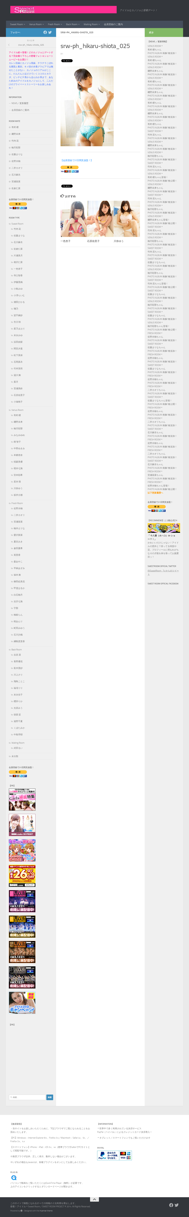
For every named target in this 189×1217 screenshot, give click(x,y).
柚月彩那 (16, 147)
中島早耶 (18, 734)
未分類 (15, 756)
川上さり (18, 674)
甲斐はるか (19, 588)
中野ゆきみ (19, 448)
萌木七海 (18, 468)
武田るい (18, 748)
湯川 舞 (17, 375)
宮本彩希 (18, 475)
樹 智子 (17, 441)
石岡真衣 (18, 362)
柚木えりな (19, 528)
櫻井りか (18, 701)
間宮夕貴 (18, 348)
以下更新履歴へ (155, 492)
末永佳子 (18, 694)
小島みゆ (18, 288)
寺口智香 (18, 275)
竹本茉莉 (18, 368)
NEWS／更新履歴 (20, 103)
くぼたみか (19, 728)
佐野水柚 (16, 161)
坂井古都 (18, 495)
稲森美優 (18, 461)
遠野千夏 (18, 721)
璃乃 (16, 308)
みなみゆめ (19, 435)
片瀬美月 (18, 255)
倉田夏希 (18, 548)
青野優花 (18, 661)
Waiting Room (91, 24)
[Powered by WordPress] (21, 1211)
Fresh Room (54, 24)
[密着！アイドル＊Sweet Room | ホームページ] (63, 9)
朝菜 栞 (17, 714)
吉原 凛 (17, 654)
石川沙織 (18, 634)
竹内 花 (15, 140)
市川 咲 (17, 322)
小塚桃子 (18, 401)
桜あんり (18, 621)
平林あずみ (19, 568)
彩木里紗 (18, 668)
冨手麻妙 (18, 315)
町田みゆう (19, 628)
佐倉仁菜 (16, 188)
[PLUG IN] (13, 1179)
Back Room (71, 24)
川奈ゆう (119, 241)
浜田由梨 (18, 342)
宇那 (16, 608)
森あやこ (18, 561)
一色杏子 (66, 241)
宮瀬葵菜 (16, 181)
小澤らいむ (19, 295)
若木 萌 (17, 481)
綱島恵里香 (19, 641)
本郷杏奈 (18, 455)
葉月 (16, 382)
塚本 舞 (17, 575)
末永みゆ (18, 335)
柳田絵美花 (19, 581)
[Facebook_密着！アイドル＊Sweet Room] (45, 32)
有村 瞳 (15, 127)
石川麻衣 (16, 174)
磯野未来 (16, 134)
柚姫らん (18, 614)
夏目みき (18, 541)
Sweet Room (16, 24)
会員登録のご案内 (113, 24)
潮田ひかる (19, 302)
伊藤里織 (18, 282)
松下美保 (18, 355)
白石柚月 (18, 595)
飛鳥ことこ (19, 681)
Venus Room (35, 24)
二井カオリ (17, 168)
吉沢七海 (18, 601)
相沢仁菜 (18, 262)
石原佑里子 (93, 241)
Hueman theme (46, 1211)
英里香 (17, 555)
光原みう (18, 708)
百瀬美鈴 (18, 388)
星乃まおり (19, 328)
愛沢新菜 (18, 535)
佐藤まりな (17, 154)
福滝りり (18, 688)
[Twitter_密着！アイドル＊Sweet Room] (50, 32)
